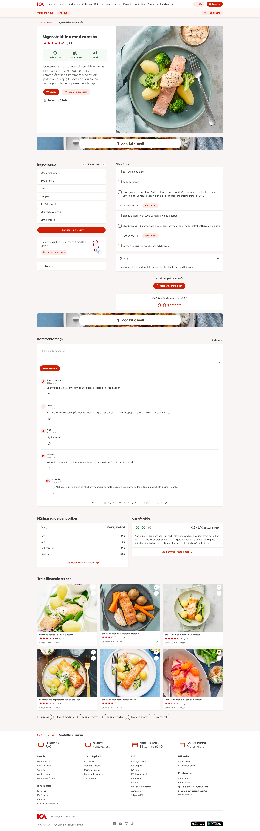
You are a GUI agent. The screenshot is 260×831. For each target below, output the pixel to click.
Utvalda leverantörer (141, 786)
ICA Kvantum (137, 778)
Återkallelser (184, 782)
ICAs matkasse (102, 4)
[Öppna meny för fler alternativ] (93, 593)
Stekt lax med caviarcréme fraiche (120, 633)
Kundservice (167, 4)
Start (39, 22)
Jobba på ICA (137, 795)
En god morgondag (187, 765)
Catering (87, 4)
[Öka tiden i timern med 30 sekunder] (137, 205)
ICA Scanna (42, 795)
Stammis (153, 4)
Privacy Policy (140, 503)
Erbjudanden (72, 4)
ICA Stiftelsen (184, 761)
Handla (41, 756)
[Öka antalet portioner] (104, 164)
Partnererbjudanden (93, 774)
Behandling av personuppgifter (192, 791)
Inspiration (140, 4)
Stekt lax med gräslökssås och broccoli (59, 699)
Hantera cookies (185, 794)
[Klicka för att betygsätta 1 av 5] (159, 305)
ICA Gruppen (137, 765)
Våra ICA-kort (90, 778)
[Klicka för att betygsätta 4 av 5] (174, 305)
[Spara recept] (93, 587)
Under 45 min (55, 57)
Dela (64, 100)
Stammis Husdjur (92, 770)
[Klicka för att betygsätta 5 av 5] (178, 305)
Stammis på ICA (92, 756)
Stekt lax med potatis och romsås (182, 634)
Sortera (216, 340)
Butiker (117, 4)
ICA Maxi (135, 782)
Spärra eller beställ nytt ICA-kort (193, 786)
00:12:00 (129, 205)
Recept (127, 4)
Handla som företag (46, 778)
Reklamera (183, 778)
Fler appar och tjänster (48, 803)
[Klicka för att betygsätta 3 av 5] (169, 305)
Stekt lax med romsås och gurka (119, 699)
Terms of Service (156, 503)
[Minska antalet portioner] (83, 164)
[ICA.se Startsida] (40, 4)
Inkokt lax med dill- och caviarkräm (183, 699)
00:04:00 (129, 235)
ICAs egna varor (138, 761)
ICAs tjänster (44, 785)
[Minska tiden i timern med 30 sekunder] (120, 205)
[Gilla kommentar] (49, 393)
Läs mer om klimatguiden (175, 551)
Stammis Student (92, 765)
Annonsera (136, 791)
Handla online (55, 4)
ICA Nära (135, 770)
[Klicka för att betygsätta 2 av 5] (164, 305)
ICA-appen (42, 791)
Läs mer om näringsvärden (81, 562)
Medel (95, 57)
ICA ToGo (41, 799)
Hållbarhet (184, 756)
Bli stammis (89, 761)
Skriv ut (52, 100)
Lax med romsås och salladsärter (56, 634)
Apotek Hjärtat (44, 774)
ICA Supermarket (139, 774)
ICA (133, 756)
